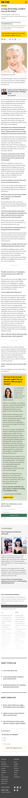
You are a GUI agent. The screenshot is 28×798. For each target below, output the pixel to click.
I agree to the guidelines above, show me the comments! (14, 606)
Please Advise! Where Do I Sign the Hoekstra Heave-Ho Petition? (14, 706)
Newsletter (4, 764)
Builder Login (4, 790)
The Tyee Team (5, 766)
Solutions (16, 770)
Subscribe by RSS (5, 792)
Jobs (2, 775)
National (16, 768)
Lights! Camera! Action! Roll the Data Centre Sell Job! (13, 714)
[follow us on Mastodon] (10, 39)
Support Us (4, 783)
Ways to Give (4, 781)
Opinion (16, 772)
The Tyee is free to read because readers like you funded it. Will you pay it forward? (13, 380)
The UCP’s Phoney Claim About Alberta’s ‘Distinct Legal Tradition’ (14, 722)
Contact (3, 768)
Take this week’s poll (14, 748)
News (15, 762)
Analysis (16, 764)
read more (11, 95)
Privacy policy (3, 517)
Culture (4, 5)
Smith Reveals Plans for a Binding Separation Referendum (14, 686)
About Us (3, 762)
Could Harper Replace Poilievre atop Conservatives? (13, 678)
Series (15, 775)
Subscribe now (14, 515)
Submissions (4, 779)
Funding (3, 770)
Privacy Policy (4, 777)
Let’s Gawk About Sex (10, 670)
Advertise (3, 772)
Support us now (8, 497)
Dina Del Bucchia (16, 22)
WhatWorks (17, 777)
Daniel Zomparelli (5, 22)
